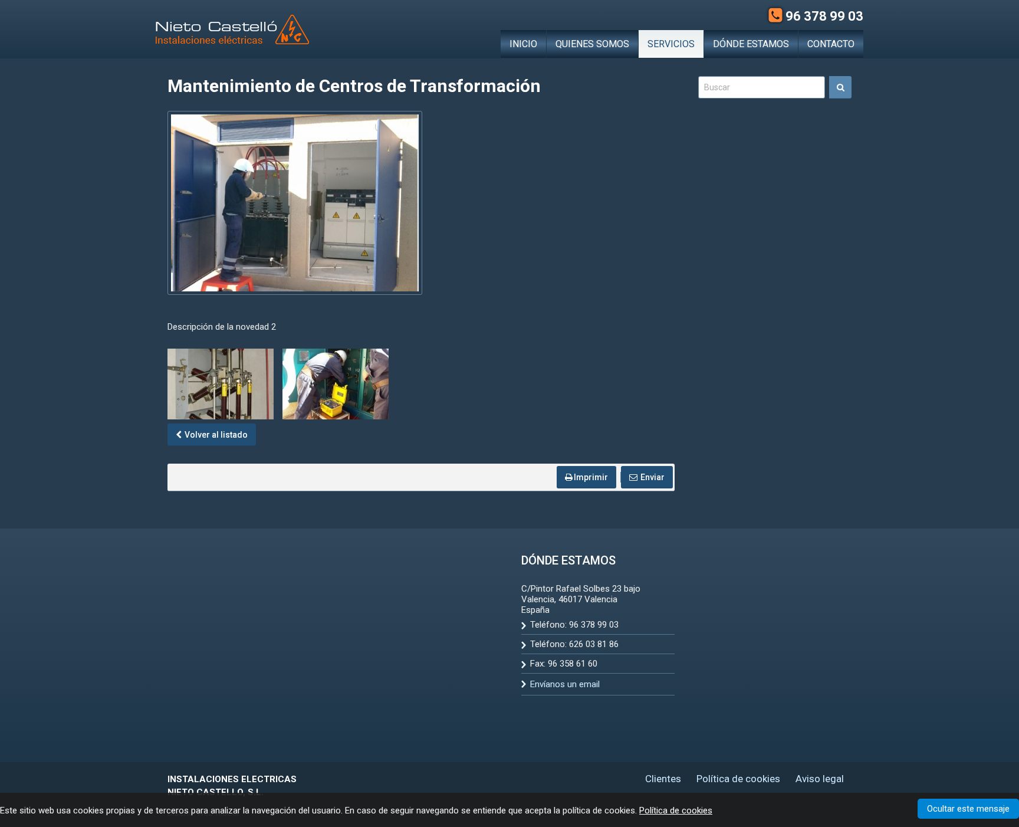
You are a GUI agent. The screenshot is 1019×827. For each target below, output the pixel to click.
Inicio (523, 44)
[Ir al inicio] (232, 29)
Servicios (671, 44)
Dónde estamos (751, 44)
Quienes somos (592, 44)
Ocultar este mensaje (968, 808)
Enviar (652, 477)
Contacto (830, 44)
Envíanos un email (565, 684)
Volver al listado (215, 434)
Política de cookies (675, 810)
